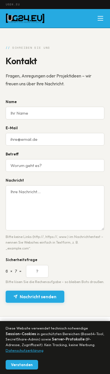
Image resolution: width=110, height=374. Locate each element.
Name (11, 101)
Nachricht (15, 180)
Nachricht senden (38, 296)
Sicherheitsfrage (21, 259)
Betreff (12, 154)
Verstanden (22, 364)
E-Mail (12, 128)
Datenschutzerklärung (24, 350)
